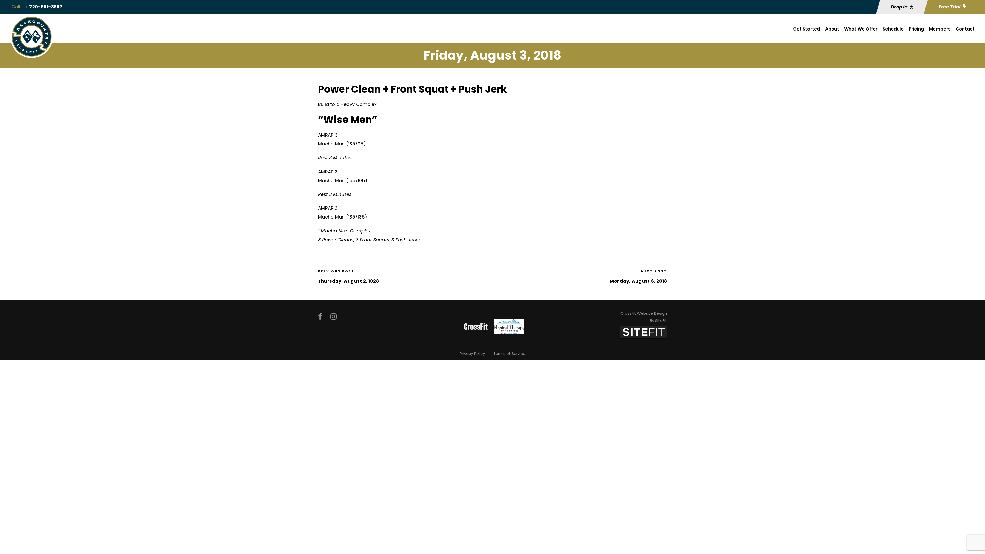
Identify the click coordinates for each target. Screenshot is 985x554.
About (832, 29)
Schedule (893, 29)
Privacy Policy (472, 353)
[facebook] (320, 316)
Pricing (916, 29)
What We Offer (861, 29)
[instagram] (333, 316)
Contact (965, 29)
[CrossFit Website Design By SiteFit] (643, 331)
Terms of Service (509, 353)
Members (940, 29)
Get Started (806, 29)
